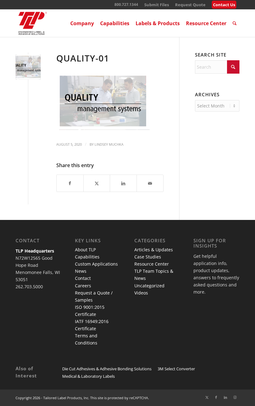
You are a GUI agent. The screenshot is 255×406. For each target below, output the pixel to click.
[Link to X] (206, 397)
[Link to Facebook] (216, 397)
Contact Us (224, 4)
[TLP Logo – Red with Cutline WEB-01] (33, 23)
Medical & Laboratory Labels (88, 376)
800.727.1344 (126, 4)
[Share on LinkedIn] (123, 183)
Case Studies (147, 257)
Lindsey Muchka (109, 144)
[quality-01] (28, 67)
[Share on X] (97, 183)
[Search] (235, 23)
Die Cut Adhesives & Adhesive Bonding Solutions (106, 369)
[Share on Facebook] (70, 183)
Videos (141, 293)
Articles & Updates (153, 250)
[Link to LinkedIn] (225, 397)
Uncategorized (149, 286)
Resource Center (151, 264)
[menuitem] (156, 5)
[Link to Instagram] (234, 397)
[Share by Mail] (150, 183)
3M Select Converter (176, 369)
